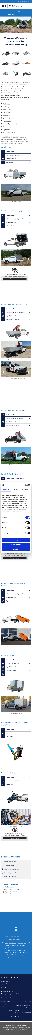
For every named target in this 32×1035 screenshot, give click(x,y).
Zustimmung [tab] (5, 489)
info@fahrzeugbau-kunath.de (11, 994)
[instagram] (19, 1016)
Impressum (13, 1029)
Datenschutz (20, 1029)
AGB (26, 1029)
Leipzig (7, 1029)
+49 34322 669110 (8, 991)
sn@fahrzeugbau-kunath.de (11, 893)
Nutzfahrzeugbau (6, 1027)
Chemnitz (27, 1027)
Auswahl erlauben (16, 544)
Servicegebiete (21, 1025)
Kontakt (14, 1025)
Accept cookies (14, 279)
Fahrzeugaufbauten (12, 85)
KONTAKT (11, 14)
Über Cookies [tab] (26, 489)
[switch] (27, 522)
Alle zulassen (16, 540)
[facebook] (12, 1016)
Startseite (8, 1025)
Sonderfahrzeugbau (18, 1027)
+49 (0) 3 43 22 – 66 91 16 (10, 891)
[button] (24, 11)
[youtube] (15, 1016)
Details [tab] (16, 489)
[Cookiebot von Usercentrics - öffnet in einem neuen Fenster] (23, 485)
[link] (3, 151)
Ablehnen (16, 549)
